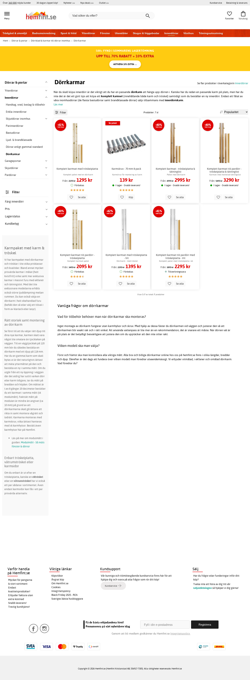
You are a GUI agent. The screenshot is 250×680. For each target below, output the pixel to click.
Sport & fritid (69, 33)
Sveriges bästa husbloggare (67, 598)
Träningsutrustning (211, 33)
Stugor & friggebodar (146, 33)
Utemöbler (121, 33)
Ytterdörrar (88, 33)
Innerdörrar (171, 33)
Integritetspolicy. (180, 633)
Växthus (188, 33)
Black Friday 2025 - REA (64, 595)
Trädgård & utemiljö (15, 33)
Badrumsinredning (43, 33)
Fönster (105, 33)
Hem (5, 40)
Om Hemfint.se (59, 583)
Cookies (56, 587)
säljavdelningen (202, 588)
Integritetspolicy (60, 591)
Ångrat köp (57, 579)
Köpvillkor (57, 575)
